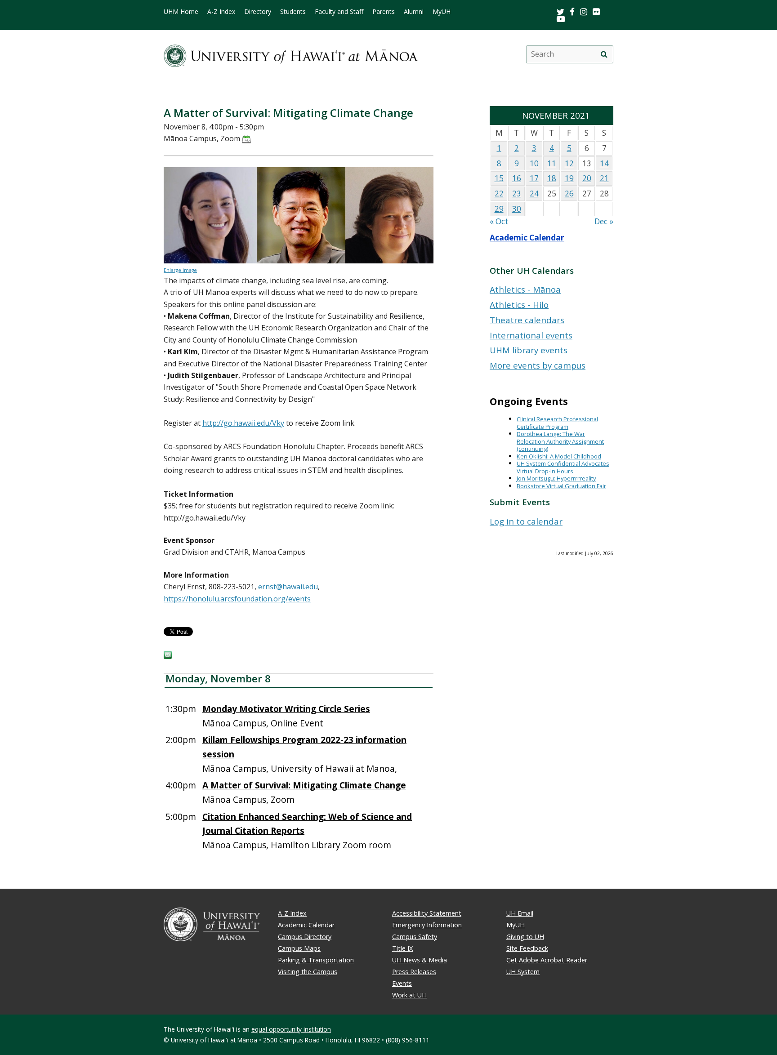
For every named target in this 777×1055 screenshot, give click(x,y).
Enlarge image (180, 270)
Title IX (402, 948)
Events (402, 983)
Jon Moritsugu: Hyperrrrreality (556, 478)
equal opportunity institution (291, 1029)
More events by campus (537, 365)
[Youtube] (561, 18)
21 (604, 178)
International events (531, 335)
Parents (383, 11)
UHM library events (528, 350)
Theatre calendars (527, 319)
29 (499, 209)
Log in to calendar (526, 521)
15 (499, 178)
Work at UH (409, 995)
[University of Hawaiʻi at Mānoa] (291, 54)
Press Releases (414, 971)
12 (569, 163)
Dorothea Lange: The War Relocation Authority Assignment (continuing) (560, 441)
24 (534, 193)
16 (516, 178)
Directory (257, 11)
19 (569, 178)
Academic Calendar (527, 237)
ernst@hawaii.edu (288, 587)
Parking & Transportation (316, 960)
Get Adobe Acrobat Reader (546, 960)
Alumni (414, 11)
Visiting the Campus (307, 971)
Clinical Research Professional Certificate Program (557, 423)
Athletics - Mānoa (525, 289)
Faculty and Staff (339, 11)
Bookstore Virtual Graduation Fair (561, 486)
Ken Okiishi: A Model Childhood (559, 456)
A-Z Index (221, 11)
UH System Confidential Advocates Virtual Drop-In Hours (563, 467)
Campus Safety (414, 936)
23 (516, 193)
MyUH (442, 11)
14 (604, 163)
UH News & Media (419, 960)
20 (586, 178)
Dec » (603, 221)
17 (534, 178)
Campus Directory (304, 936)
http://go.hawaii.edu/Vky (243, 423)
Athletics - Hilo (519, 304)
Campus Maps (299, 948)
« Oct (499, 221)
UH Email (519, 913)
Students (293, 11)
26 (569, 193)
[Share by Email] (168, 656)
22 (499, 193)
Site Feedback (527, 948)
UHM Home (181, 11)
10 (534, 163)
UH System (523, 971)
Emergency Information (427, 925)
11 (551, 163)
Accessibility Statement (426, 913)
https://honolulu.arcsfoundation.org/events (237, 599)
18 (551, 178)
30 (516, 209)
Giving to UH (525, 936)
